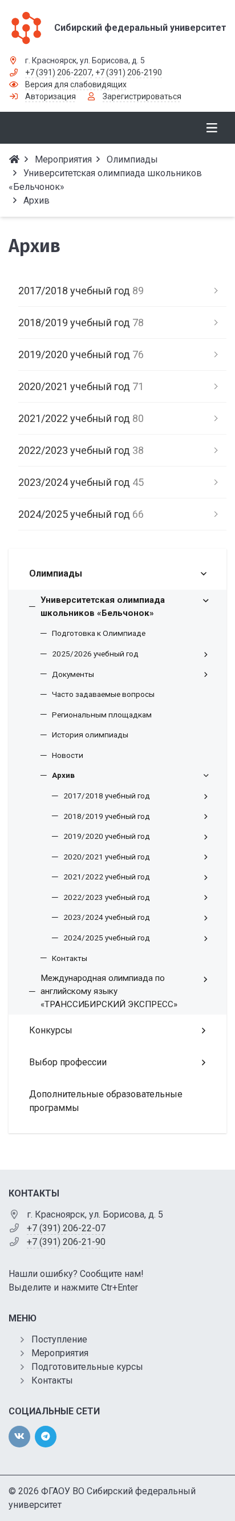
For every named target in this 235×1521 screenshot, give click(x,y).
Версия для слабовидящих (76, 84)
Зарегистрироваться (142, 96)
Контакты (52, 1380)
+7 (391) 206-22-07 (66, 1228)
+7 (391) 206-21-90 (66, 1241)
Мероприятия (59, 1353)
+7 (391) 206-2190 (128, 72)
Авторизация (50, 96)
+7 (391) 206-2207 (58, 72)
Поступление (59, 1339)
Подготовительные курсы (87, 1366)
